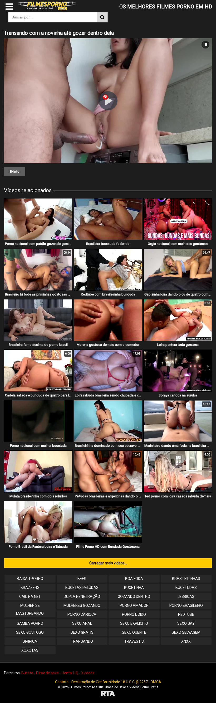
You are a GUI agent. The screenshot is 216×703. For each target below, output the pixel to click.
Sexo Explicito (134, 623)
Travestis (134, 641)
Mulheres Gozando (81, 605)
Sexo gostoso (30, 632)
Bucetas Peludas (82, 587)
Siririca (30, 641)
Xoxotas (29, 650)
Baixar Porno (30, 578)
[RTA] (108, 694)
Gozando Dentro (134, 596)
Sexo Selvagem (186, 632)
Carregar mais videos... (108, 563)
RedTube (186, 614)
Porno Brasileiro (186, 605)
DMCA (156, 682)
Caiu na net (30, 596)
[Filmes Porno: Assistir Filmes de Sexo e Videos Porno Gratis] (47, 9)
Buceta (27, 673)
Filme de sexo (47, 673)
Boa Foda (134, 578)
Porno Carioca (81, 614)
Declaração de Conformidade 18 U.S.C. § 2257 (109, 682)
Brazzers (30, 587)
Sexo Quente (134, 632)
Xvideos (87, 673)
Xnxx (186, 641)
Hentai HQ (70, 673)
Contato (61, 682)
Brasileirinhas (186, 578)
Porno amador (134, 605)
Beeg (81, 578)
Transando (82, 641)
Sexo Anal (82, 623)
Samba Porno (30, 623)
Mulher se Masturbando (30, 609)
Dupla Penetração (82, 596)
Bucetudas (186, 587)
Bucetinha (134, 587)
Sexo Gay (186, 623)
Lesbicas (186, 596)
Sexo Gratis (82, 632)
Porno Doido (134, 614)
